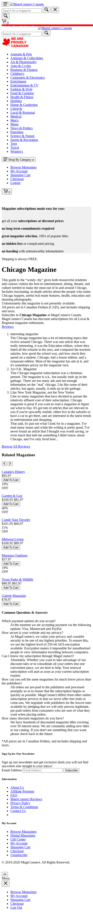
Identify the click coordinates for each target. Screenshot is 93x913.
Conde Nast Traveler (16, 520)
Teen (13, 144)
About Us (17, 787)
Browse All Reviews (16, 446)
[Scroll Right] (10, 463)
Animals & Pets (21, 54)
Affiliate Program (22, 791)
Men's (14, 120)
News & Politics (21, 128)
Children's (17, 73)
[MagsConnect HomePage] (27, 4)
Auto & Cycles (20, 66)
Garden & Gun (12, 496)
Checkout (17, 851)
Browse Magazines (23, 831)
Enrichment (18, 81)
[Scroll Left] (4, 463)
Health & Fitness (21, 97)
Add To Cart (10, 480)
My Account (18, 843)
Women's (16, 151)
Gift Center (18, 839)
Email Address (12, 770)
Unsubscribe (18, 855)
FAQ (13, 795)
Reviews (8, 326)
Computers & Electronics (27, 77)
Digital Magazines (22, 835)
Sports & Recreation (24, 140)
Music (14, 124)
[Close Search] (55, 10)
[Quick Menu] (5, 4)
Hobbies (16, 101)
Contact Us (18, 811)
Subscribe (71, 770)
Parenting (16, 132)
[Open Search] (6, 16)
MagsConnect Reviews (26, 799)
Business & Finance (24, 70)
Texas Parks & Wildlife (17, 579)
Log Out (16, 907)
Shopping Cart (20, 847)
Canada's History (13, 472)
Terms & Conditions (24, 807)
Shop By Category (19, 159)
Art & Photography (23, 62)
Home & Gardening (24, 105)
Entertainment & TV (24, 85)
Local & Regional (22, 112)
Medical (15, 116)
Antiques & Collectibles (26, 58)
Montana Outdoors (14, 555)
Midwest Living (13, 539)
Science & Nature (22, 136)
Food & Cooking (22, 93)
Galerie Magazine (14, 595)
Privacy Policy (20, 803)
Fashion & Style (21, 89)
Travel (14, 147)
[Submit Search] (46, 10)
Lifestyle (16, 109)
